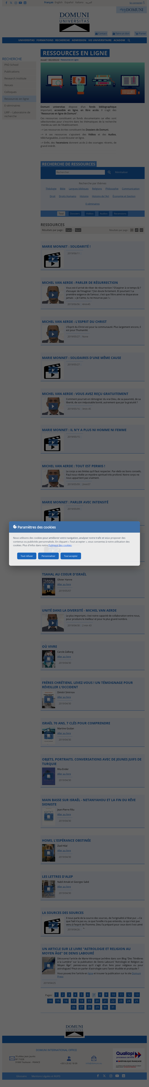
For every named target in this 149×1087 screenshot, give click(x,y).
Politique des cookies (60, 545)
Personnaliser (48, 555)
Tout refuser (27, 555)
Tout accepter (71, 555)
